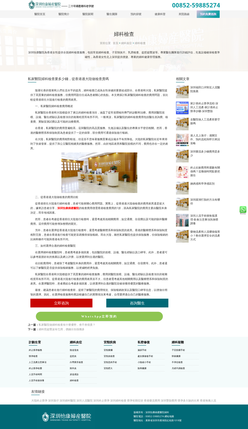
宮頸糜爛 (108, 350)
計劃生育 (35, 342)
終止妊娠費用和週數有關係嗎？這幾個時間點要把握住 (205, 171)
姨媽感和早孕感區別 (202, 183)
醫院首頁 (39, 14)
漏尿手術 (142, 350)
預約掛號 (136, 14)
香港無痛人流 (208, 400)
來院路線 (184, 14)
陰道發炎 (74, 350)
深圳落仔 (53, 400)
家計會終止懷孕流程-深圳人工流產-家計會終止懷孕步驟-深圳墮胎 (204, 107)
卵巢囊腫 (176, 356)
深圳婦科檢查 (118, 400)
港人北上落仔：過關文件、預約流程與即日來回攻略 (205, 139)
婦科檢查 (140, 43)
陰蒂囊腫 (142, 368)
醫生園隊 (112, 14)
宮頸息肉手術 (110, 362)
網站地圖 (169, 416)
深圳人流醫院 (84, 400)
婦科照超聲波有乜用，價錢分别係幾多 (62, 329)
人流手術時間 (35, 374)
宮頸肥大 (108, 368)
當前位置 (105, 43)
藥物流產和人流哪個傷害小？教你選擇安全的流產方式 (205, 235)
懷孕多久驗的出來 (188, 400)
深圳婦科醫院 (68, 400)
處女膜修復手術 (145, 356)
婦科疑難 (178, 342)
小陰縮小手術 (144, 362)
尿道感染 (74, 374)
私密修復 (144, 342)
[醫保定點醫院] (61, 4)
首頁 (115, 43)
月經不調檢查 (178, 368)
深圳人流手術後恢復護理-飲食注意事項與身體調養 (204, 219)
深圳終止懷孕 (101, 400)
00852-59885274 (196, 5)
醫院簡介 (64, 14)
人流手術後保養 (36, 380)
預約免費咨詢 (208, 14)
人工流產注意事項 (37, 362)
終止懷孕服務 (35, 350)
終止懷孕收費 (35, 368)
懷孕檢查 (33, 356)
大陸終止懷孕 (39, 400)
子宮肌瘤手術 (178, 350)
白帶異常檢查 (76, 362)
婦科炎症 (126, 43)
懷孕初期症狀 (135, 400)
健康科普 (160, 14)
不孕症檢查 (177, 362)
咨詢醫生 (137, 303)
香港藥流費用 (152, 400)
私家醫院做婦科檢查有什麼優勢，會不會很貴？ (67, 325)
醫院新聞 (87, 14)
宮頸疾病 (110, 342)
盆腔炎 (73, 356)
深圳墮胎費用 (169, 400)
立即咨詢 (61, 303)
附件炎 (73, 368)
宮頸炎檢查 (109, 356)
